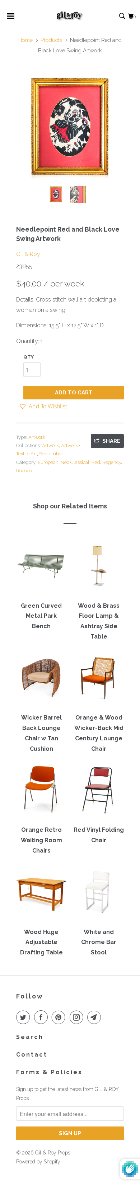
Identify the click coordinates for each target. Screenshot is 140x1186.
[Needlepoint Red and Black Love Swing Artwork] (70, 126)
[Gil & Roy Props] (70, 16)
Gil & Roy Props (52, 1153)
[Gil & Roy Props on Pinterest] (60, 1017)
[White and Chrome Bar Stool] (99, 894)
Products (51, 40)
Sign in (114, 16)
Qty (28, 357)
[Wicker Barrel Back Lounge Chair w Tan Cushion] (41, 680)
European (48, 462)
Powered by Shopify (38, 1161)
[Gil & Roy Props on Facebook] (42, 1017)
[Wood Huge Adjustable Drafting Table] (41, 894)
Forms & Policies (49, 1072)
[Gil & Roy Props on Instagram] (78, 1017)
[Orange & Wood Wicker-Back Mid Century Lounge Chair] (99, 680)
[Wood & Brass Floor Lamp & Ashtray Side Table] (99, 568)
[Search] (122, 16)
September (51, 453)
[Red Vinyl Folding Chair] (99, 792)
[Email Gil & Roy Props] (95, 1017)
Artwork (36, 437)
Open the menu (10, 18)
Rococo (24, 470)
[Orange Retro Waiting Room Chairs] (41, 792)
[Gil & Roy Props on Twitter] (24, 1017)
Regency (111, 462)
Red (96, 462)
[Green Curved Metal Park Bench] (41, 568)
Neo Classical (75, 462)
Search (29, 1037)
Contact (31, 1054)
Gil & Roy (28, 254)
